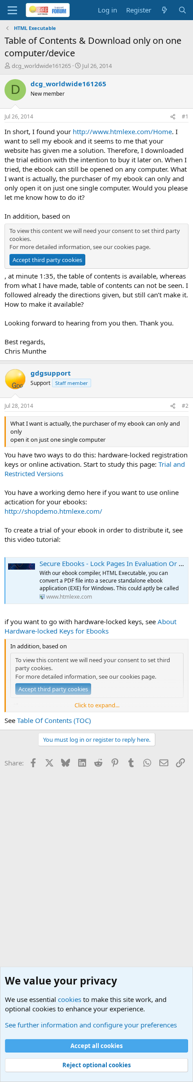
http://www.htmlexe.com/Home (122, 131)
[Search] (182, 10)
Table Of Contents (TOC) (54, 720)
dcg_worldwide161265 (41, 66)
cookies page (131, 247)
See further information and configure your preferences (91, 1024)
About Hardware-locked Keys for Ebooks (90, 626)
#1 (185, 116)
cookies (69, 999)
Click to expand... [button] (97, 705)
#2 (185, 406)
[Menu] (12, 10)
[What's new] (164, 10)
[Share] (173, 117)
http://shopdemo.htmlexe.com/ (53, 511)
